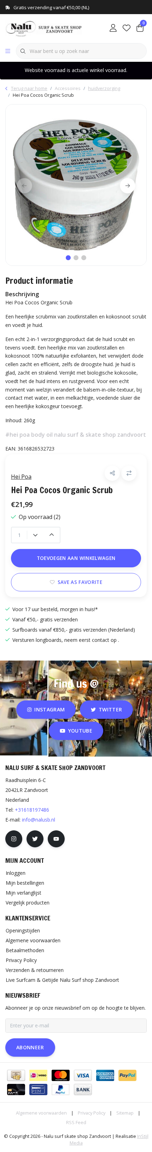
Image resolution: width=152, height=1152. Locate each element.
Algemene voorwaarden (41, 1113)
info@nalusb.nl (38, 819)
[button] (112, 473)
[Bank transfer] (83, 1089)
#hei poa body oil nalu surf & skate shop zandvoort (75, 434)
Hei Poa (21, 477)
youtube (80, 730)
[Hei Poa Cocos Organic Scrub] (76, 185)
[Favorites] (126, 28)
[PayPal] (127, 1075)
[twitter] (35, 838)
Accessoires (68, 88)
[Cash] (16, 1075)
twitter (110, 709)
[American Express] (105, 1075)
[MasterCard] (61, 1075)
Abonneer (30, 1047)
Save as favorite (80, 582)
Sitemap (125, 1113)
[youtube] (56, 838)
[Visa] (83, 1075)
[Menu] (7, 51)
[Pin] (38, 1089)
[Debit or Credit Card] (16, 1089)
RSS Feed (76, 1122)
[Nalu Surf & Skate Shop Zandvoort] (44, 28)
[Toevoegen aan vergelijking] (128, 473)
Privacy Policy (91, 1113)
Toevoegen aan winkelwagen (76, 558)
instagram (49, 709)
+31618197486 (32, 809)
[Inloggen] (113, 28)
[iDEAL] (38, 1075)
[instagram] (13, 838)
